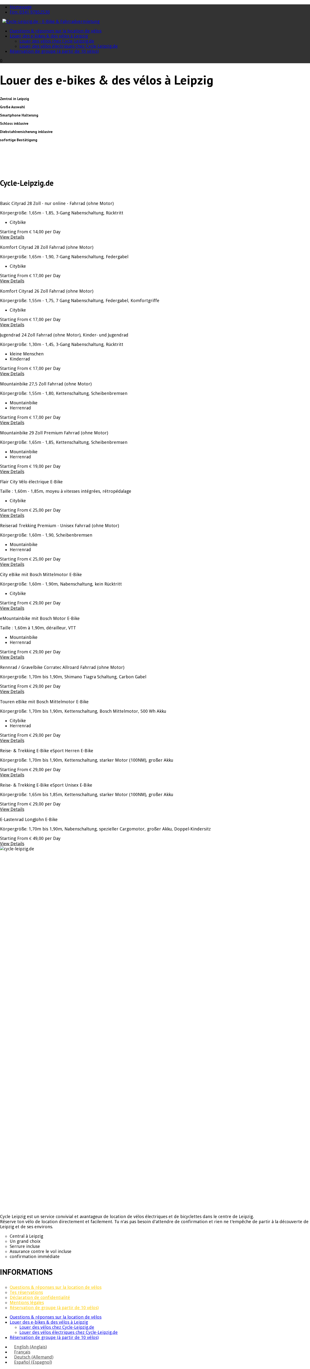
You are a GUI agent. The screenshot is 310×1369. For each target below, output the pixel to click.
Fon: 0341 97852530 (30, 12)
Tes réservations (26, 1292)
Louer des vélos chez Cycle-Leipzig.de (56, 41)
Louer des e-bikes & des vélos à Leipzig (49, 36)
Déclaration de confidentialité (40, 1297)
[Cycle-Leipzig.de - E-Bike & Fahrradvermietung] (51, 21)
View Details (12, 237)
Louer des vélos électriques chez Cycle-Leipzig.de (68, 46)
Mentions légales (27, 1302)
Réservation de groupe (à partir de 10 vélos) (54, 51)
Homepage (21, 6)
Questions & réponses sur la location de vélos (55, 30)
